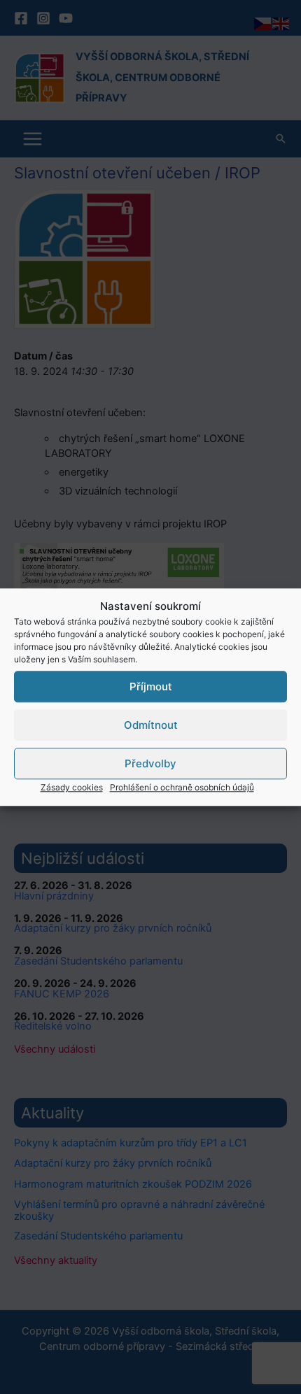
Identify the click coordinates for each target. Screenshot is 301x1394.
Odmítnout (151, 725)
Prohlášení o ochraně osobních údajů (182, 787)
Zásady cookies (72, 787)
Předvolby (150, 763)
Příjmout (151, 686)
